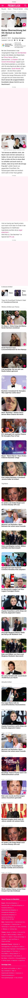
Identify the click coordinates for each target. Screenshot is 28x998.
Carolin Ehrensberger (8, 62)
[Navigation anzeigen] (2, 5)
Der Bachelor (22, 53)
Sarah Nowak (16, 68)
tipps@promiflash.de (11, 302)
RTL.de (11, 237)
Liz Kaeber (14, 59)
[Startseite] (14, 5)
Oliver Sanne (8, 57)
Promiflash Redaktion (19, 38)
